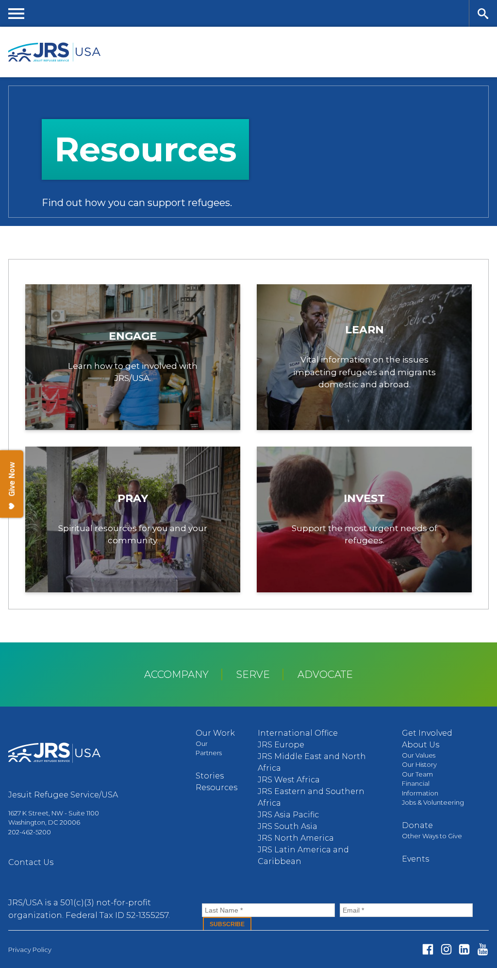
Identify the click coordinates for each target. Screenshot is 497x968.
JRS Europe (281, 744)
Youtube (483, 949)
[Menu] (16, 13)
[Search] (483, 13)
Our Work (215, 733)
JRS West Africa (289, 779)
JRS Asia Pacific (288, 814)
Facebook (428, 949)
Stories (210, 775)
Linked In (464, 949)
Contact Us (30, 862)
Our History (419, 764)
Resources (216, 787)
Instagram (446, 949)
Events (415, 859)
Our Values (418, 755)
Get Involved (427, 733)
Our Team (417, 774)
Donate (417, 825)
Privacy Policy (29, 949)
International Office (298, 733)
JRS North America (296, 838)
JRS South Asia (287, 826)
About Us (420, 744)
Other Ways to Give (432, 836)
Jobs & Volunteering (433, 802)
